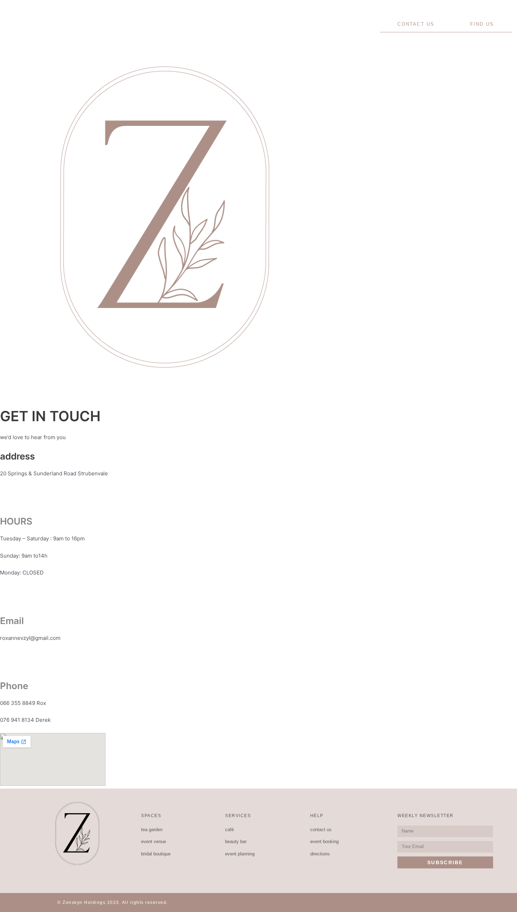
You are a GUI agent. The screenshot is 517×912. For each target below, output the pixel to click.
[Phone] (0, 654)
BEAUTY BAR (343, 24)
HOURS (16, 521)
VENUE (96, 23)
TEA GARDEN (37, 23)
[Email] (0, 589)
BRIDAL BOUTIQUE (162, 23)
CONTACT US (415, 24)
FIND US (482, 24)
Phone (14, 685)
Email (12, 620)
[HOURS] (0, 490)
